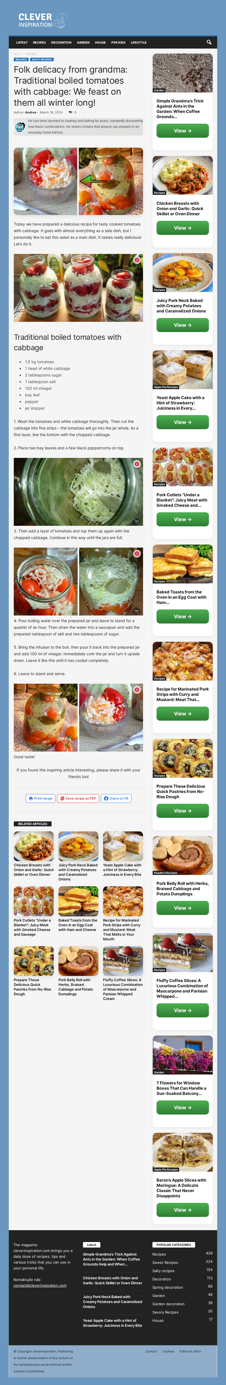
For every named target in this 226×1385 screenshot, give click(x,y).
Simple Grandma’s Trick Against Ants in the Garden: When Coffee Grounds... (180, 108)
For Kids (118, 42)
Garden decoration (168, 1304)
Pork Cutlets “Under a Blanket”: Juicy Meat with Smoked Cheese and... (182, 500)
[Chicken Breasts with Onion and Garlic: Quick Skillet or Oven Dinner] (34, 846)
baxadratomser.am (123, 318)
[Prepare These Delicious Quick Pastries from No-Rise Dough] (34, 961)
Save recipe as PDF (81, 798)
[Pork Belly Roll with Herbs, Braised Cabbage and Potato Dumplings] (78, 961)
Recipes (39, 42)
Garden (83, 42)
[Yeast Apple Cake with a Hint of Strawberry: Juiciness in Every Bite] (123, 846)
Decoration (61, 42)
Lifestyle (139, 42)
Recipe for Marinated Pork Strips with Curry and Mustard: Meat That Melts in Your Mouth (121, 929)
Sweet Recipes (165, 1262)
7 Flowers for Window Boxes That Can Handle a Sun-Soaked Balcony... (181, 1088)
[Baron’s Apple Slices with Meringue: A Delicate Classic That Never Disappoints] (183, 1152)
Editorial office (190, 1351)
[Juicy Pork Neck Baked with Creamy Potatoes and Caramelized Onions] (78, 846)
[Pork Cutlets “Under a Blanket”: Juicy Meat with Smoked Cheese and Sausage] (34, 901)
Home (17, 53)
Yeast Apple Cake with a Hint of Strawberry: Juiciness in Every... (181, 403)
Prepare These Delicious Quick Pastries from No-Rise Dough (32, 987)
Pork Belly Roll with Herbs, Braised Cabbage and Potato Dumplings (75, 987)
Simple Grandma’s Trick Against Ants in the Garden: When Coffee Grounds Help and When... (111, 1259)
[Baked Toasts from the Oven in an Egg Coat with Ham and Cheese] (78, 901)
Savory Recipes (165, 1312)
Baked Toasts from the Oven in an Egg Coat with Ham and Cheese (77, 925)
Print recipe (43, 798)
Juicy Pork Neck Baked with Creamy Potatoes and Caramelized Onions (78, 872)
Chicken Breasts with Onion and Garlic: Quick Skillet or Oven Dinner (34, 870)
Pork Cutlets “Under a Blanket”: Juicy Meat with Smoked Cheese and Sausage (32, 927)
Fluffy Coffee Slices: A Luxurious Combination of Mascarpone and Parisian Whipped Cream (123, 989)
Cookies (168, 1351)
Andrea (30, 112)
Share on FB (118, 798)
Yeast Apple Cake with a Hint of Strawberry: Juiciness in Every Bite (122, 870)
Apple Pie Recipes (166, 387)
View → (183, 131)
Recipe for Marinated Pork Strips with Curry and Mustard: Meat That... (183, 694)
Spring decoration (167, 1287)
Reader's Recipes (165, 872)
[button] (209, 42)
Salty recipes (42, 59)
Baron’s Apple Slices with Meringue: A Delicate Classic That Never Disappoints (181, 1187)
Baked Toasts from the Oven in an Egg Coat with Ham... (181, 597)
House (100, 42)
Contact (151, 1351)
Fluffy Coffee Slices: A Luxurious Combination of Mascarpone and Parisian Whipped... (182, 988)
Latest (22, 42)
